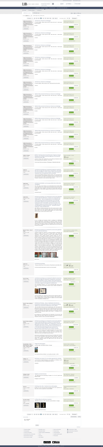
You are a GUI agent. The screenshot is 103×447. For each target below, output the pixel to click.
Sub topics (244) (36, 12)
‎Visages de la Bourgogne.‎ (40, 343)
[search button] (53, 4)
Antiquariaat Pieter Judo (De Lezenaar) (70, 386)
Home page (38, 7)
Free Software (41, 437)
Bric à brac (40, 435)
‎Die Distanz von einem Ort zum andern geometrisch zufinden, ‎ (48, 358)
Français (54, 445)
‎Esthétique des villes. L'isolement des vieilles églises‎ (46, 386)
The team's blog (56, 430)
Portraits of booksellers (28, 432)
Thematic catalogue (31, 10)
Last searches (25, 417)
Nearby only (42, 15)
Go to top (78, 426)
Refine (78, 15)
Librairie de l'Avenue (67, 183)
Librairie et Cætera (67, 344)
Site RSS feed (70, 432)
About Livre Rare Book (57, 429)
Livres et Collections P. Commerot (69, 230)
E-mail (80, 13)
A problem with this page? (57, 434)
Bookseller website (42, 430)
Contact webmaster (56, 432)
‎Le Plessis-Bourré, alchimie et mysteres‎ (43, 399)
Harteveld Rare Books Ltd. (68, 358)
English (43, 445)
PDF (72, 13)
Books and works (44, 7)
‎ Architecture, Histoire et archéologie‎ (43, 20)
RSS (76, 13)
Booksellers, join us (42, 429)
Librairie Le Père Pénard (68, 21)
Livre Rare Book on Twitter (72, 429)
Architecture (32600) (27, 12)
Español (46, 445)
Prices (40, 434)
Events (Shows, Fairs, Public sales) (29, 434)
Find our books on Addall (28, 437)
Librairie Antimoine (67, 169)
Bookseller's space (77, 0)
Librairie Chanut (66, 263)
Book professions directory (62, 7)
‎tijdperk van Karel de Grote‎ (40, 374)
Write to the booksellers (68, 0)
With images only (36, 15)
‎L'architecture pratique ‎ (40, 263)
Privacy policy (55, 435)
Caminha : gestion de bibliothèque (44, 432)
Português (50, 445)
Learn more (62, 446)
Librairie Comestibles (67, 155)
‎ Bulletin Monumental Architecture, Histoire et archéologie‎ (47, 94)
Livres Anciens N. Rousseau (68, 303)
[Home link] (30, 4)
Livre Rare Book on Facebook (73, 430)
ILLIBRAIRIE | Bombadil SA (68, 278)
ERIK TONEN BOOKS (67, 374)
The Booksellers (52, 7)
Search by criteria (44, 5)
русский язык (58, 445)
